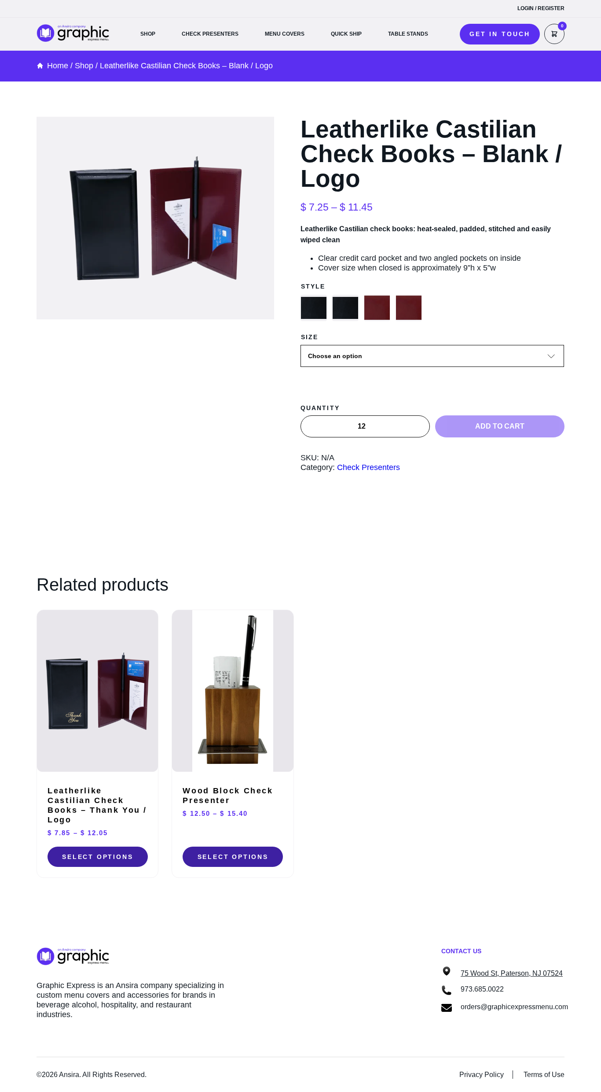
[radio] (313, 308)
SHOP (147, 34)
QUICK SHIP (346, 34)
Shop (84, 65)
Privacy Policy (481, 1074)
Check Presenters (368, 467)
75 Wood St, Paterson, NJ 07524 (512, 973)
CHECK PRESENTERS (210, 34)
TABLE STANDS (408, 34)
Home (57, 65)
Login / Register (540, 8)
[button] (500, 34)
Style (313, 286)
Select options (97, 856)
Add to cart (499, 426)
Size (309, 337)
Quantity (320, 407)
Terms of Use (544, 1074)
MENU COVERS (284, 34)
